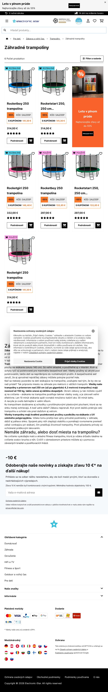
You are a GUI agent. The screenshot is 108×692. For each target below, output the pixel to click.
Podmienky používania (64, 653)
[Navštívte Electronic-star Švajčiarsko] (17, 646)
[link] (20, 82)
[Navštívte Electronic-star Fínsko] (34, 652)
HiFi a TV (9, 562)
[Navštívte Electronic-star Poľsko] (12, 652)
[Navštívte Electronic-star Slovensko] (40, 646)
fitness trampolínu (55, 436)
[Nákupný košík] (102, 21)
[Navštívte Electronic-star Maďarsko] (6, 652)
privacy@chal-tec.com (15, 508)
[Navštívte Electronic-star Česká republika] (45, 646)
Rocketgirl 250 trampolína (17, 190)
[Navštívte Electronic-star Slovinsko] (12, 659)
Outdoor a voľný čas (15, 574)
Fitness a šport (12, 568)
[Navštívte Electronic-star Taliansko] (28, 646)
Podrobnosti (17, 141)
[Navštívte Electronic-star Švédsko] (28, 652)
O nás (96, 677)
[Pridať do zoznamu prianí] (33, 69)
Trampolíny (55, 39)
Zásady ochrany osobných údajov (73, 649)
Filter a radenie (93, 58)
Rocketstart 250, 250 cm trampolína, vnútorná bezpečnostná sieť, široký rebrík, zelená (53, 106)
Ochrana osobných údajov (16, 501)
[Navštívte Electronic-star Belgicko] (40, 652)
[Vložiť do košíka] (31, 141)
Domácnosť (10, 543)
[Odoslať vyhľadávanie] (5, 30)
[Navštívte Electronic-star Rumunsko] (17, 652)
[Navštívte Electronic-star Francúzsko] (23, 646)
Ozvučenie (10, 555)
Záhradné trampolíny (75, 39)
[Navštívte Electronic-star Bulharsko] (23, 652)
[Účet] (88, 21)
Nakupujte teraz (74, 5)
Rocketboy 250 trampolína (18, 106)
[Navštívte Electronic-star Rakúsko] (12, 646)
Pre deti (17, 39)
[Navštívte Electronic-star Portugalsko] (6, 659)
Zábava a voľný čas (35, 39)
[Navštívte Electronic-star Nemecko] (6, 646)
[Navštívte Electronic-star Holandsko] (45, 652)
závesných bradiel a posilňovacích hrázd (26, 443)
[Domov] (9, 39)
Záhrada (8, 549)
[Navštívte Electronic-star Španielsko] (34, 646)
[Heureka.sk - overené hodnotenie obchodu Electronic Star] (78, 20)
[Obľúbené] (94, 21)
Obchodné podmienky (48, 677)
